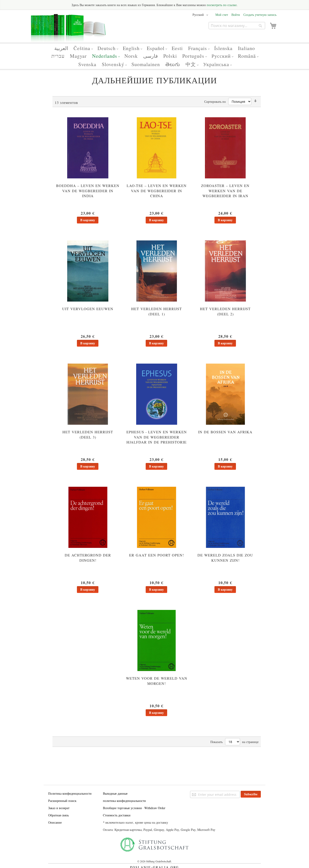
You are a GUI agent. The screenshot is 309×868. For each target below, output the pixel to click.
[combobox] (237, 25)
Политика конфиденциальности (70, 793)
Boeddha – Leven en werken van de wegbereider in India (87, 190)
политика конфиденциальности (124, 800)
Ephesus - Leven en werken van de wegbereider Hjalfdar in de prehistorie (156, 437)
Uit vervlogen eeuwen (87, 308)
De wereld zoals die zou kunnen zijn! (225, 558)
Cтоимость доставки (117, 815)
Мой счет (221, 14)
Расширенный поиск (62, 800)
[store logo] (68, 30)
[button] (201, 14)
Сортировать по (215, 101)
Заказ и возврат (58, 808)
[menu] (154, 56)
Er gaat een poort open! (156, 555)
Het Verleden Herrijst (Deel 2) (225, 311)
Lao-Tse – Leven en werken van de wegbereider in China (157, 190)
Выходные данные (115, 793)
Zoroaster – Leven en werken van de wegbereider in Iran (225, 190)
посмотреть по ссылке (222, 5)
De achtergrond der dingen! (88, 558)
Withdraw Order (154, 808)
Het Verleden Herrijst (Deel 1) (156, 311)
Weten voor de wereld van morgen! (156, 681)
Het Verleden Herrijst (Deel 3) (87, 434)
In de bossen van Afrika (225, 431)
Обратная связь (58, 815)
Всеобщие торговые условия (122, 808)
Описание (55, 822)
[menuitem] (61, 48)
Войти (235, 14)
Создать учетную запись (259, 14)
